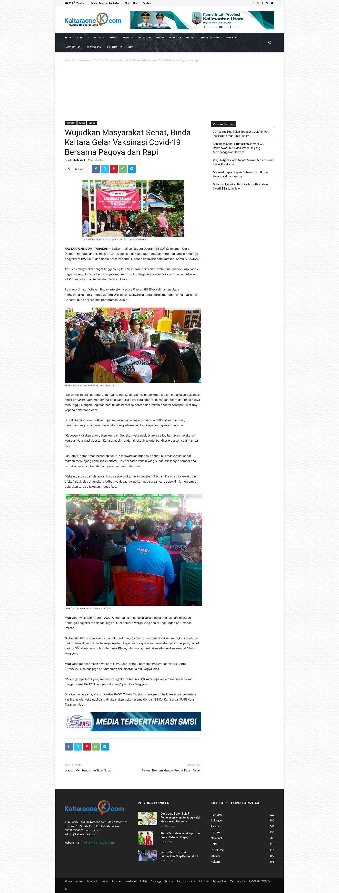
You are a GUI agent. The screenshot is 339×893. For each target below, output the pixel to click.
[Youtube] (272, 3)
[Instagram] (257, 3)
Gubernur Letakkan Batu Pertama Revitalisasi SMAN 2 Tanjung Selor (241, 186)
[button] (269, 42)
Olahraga (156, 881)
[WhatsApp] (123, 169)
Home (68, 881)
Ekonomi (92, 881)
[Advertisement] (169, 91)
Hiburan (116, 881)
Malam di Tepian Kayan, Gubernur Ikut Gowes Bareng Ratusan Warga (241, 174)
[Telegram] (132, 169)
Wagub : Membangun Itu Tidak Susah (88, 770)
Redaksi (169, 881)
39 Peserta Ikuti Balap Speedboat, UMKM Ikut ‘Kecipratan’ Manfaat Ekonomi (241, 133)
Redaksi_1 (79, 159)
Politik (143, 881)
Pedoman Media (186, 881)
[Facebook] (253, 3)
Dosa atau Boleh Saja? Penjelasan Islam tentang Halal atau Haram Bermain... (180, 817)
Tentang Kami (237, 881)
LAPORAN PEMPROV (260, 881)
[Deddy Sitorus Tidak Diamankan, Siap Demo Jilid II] (147, 855)
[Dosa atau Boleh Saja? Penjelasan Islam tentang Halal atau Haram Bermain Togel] (147, 818)
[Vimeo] (267, 3)
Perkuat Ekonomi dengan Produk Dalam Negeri (171, 770)
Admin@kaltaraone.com (98, 842)
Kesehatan (84, 60)
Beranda (69, 60)
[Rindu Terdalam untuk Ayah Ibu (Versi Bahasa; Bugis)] (145, 838)
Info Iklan (204, 881)
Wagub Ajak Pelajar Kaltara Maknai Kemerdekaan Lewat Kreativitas (243, 162)
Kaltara (82, 123)
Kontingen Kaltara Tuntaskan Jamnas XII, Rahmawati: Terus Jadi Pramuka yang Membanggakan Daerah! (238, 148)
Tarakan (92, 123)
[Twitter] (262, 3)
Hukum (104, 881)
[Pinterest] (114, 169)
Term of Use (220, 881)
